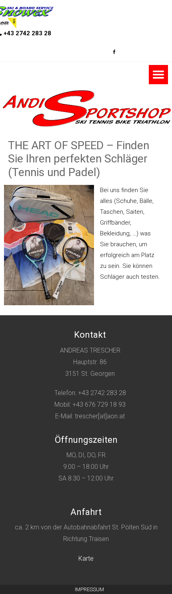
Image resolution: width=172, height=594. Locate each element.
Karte (86, 558)
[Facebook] (114, 50)
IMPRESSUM (89, 589)
